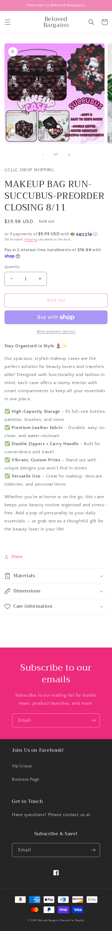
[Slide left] (43, 154)
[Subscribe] (93, 720)
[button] (7, 22)
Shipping (30, 239)
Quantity (12, 267)
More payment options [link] (56, 331)
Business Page (25, 779)
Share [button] (17, 556)
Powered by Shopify (72, 920)
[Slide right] (69, 154)
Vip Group (22, 766)
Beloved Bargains (48, 920)
